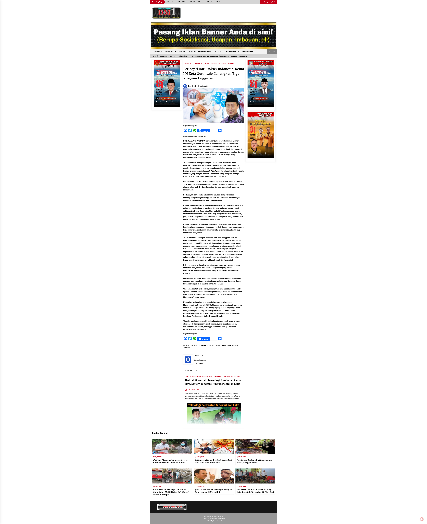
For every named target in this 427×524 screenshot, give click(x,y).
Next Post (189, 370)
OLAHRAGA (218, 52)
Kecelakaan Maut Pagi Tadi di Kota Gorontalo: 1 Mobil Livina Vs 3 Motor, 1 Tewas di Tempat (171, 492)
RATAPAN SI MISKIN (232, 52)
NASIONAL (205, 63)
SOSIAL (224, 63)
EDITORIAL (179, 52)
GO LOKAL (196, 376)
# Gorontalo (171, 2)
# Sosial (192, 2)
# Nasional (219, 2)
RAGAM (167, 52)
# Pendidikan (182, 2)
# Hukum (201, 2)
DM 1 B (188, 376)
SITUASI (190, 52)
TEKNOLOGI (228, 376)
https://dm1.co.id (200, 360)
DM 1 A (186, 63)
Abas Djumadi (217, 521)
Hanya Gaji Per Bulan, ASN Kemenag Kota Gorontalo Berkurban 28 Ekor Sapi (255, 490)
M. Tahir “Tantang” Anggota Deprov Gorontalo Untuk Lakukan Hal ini (170, 461)
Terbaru (231, 63)
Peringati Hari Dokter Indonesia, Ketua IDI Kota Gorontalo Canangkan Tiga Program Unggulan (213, 73)
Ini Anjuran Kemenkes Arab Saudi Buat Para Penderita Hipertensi (213, 461)
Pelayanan (215, 63)
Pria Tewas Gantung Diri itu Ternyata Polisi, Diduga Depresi (254, 461)
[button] (269, 51)
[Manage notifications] (422, 519)
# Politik (209, 2)
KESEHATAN (195, 63)
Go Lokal (157, 52)
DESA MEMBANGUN (204, 52)
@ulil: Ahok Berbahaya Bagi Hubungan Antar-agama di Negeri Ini (213, 490)
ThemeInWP (221, 519)
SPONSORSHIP (247, 52)
